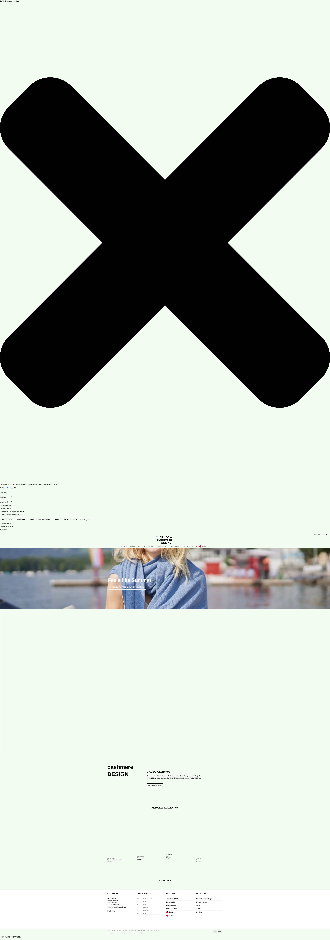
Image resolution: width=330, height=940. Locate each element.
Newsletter (199, 912)
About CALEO (176, 546)
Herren (132, 546)
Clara (167, 856)
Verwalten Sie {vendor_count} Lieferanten (12, 511)
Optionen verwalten (6, 505)
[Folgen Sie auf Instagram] (199, 916)
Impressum (3, 529)
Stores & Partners (171, 908)
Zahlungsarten (113, 930)
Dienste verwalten (5, 508)
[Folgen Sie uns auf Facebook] (196, 916)
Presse (198, 905)
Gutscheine (188, 546)
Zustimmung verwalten (11, 937)
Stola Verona (140, 858)
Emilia (197, 860)
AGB (135, 930)
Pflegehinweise (171, 905)
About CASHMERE (172, 899)
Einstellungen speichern (66, 519)
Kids (139, 546)
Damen (124, 546)
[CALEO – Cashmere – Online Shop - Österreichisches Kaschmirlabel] (165, 540)
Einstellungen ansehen (40, 519)
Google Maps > (122, 907)
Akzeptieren (7, 519)
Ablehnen (21, 519)
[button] (165, 243)
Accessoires (149, 546)
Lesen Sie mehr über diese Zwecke (11, 514)
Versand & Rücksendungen (204, 899)
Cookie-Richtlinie (5, 523)
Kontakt (198, 908)
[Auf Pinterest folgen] (201, 916)
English (205, 546)
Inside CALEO (170, 902)
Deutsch (171, 912)
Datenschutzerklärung (6, 526)
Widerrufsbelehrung (126, 930)
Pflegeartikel (162, 546)
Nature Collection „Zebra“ (114, 859)
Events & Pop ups (201, 902)
